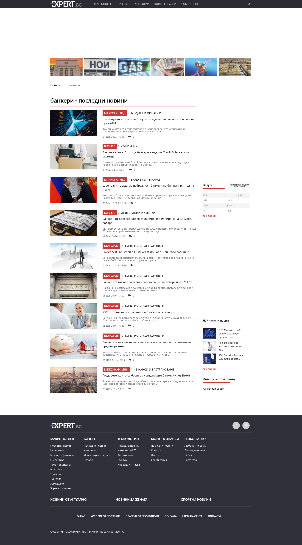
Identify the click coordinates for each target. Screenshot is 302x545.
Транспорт (57, 474)
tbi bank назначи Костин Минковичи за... (230, 346)
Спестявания (159, 460)
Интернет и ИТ (126, 450)
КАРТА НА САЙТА (192, 516)
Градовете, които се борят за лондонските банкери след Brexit (146, 375)
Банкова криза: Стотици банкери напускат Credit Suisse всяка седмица (146, 154)
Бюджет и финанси (62, 455)
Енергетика (57, 460)
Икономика (57, 450)
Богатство (191, 460)
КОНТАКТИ (214, 516)
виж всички (209, 368)
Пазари (88, 460)
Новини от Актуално (68, 499)
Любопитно (189, 4)
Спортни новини (196, 499)
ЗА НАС (81, 516)
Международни (116, 369)
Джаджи (122, 460)
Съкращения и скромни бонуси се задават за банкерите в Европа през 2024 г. (148, 121)
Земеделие (57, 483)
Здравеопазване (60, 488)
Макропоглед (103, 4)
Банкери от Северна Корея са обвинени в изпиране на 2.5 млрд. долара (147, 221)
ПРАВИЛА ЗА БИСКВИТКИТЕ (142, 516)
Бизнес (123, 4)
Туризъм (55, 479)
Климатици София (213, 388)
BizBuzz (189, 455)
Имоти (155, 455)
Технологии (140, 4)
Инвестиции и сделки (97, 455)
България (111, 246)
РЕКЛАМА (171, 516)
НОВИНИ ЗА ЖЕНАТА (131, 499)
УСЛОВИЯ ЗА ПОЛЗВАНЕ (105, 516)
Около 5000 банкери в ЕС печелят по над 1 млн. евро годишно (146, 252)
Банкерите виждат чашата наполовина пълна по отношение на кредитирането (147, 344)
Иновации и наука (128, 464)
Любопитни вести (196, 445)
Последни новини (61, 445)
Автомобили (125, 455)
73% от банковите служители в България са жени (137, 312)
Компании (90, 450)
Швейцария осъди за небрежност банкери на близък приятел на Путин (148, 187)
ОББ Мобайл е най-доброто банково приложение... (230, 333)
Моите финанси (165, 4)
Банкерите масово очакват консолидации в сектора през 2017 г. (148, 282)
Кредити (156, 450)
